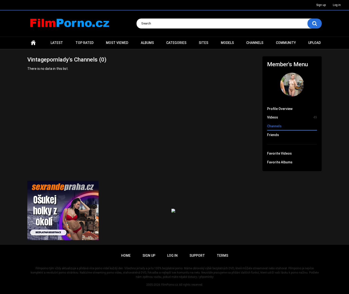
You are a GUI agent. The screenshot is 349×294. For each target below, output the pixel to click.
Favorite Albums (279, 162)
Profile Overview (279, 109)
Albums (147, 43)
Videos (292, 117)
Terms (222, 255)
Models (227, 43)
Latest (57, 43)
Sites (203, 43)
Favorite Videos (279, 153)
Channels (254, 43)
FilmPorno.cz (169, 284)
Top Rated (84, 43)
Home (33, 43)
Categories (176, 43)
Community (286, 43)
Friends (273, 135)
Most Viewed (117, 43)
